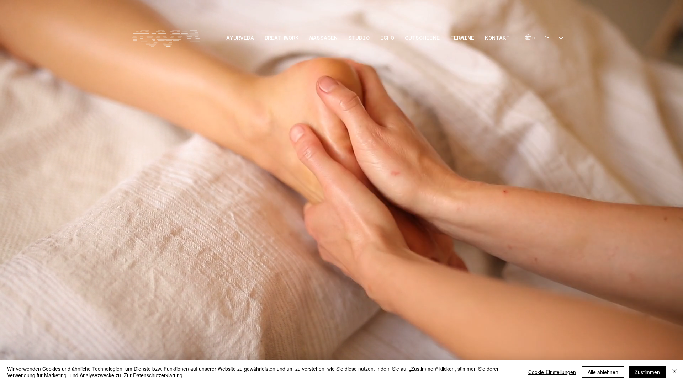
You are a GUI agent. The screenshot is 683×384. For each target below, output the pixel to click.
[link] (531, 37)
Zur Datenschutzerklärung (153, 375)
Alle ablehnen (603, 371)
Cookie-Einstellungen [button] (552, 371)
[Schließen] (674, 372)
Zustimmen (647, 371)
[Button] (167, 38)
